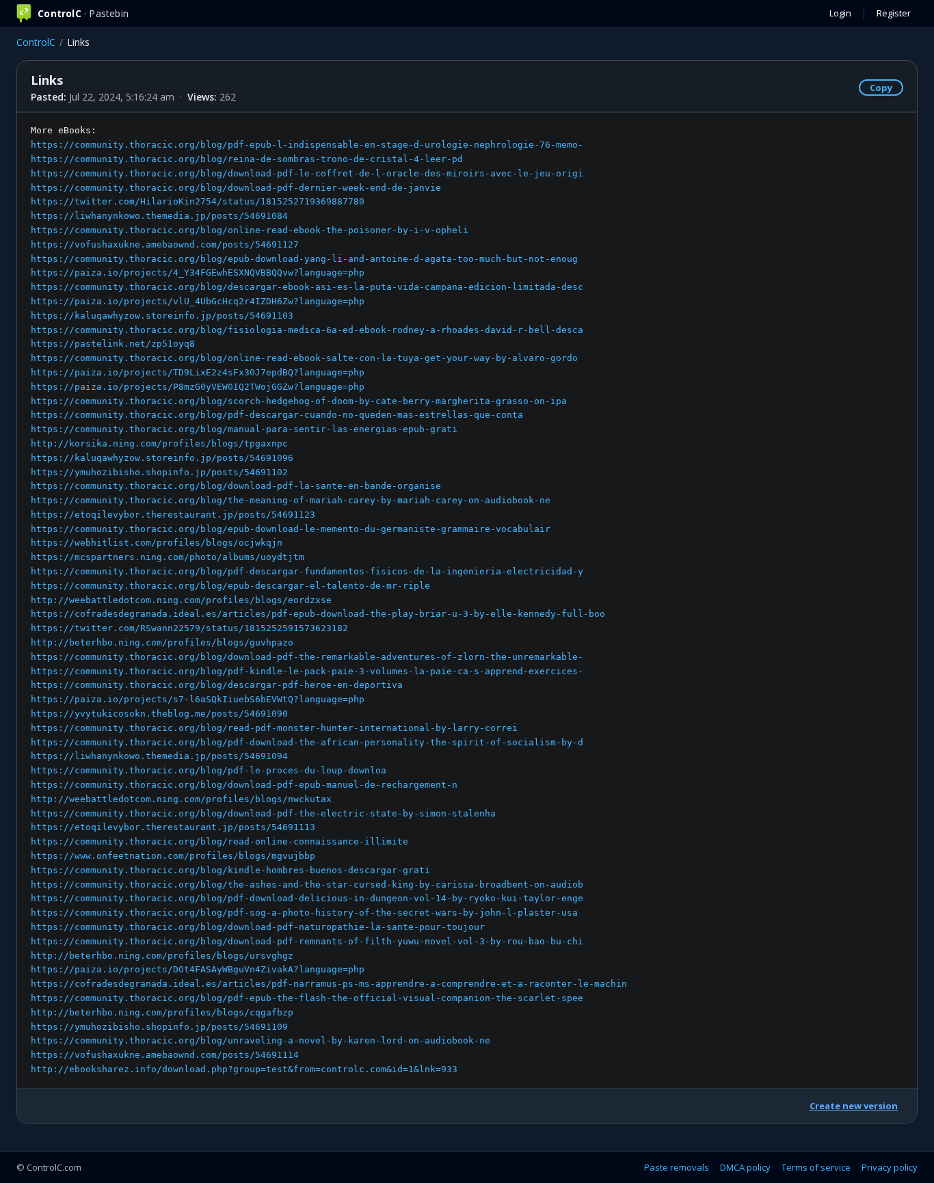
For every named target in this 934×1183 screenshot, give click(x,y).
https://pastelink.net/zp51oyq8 (113, 343)
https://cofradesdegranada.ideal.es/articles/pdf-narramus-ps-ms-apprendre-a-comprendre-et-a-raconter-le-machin (329, 984)
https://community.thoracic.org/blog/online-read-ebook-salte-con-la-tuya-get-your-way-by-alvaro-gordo (304, 358)
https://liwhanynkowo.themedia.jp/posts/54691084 (159, 216)
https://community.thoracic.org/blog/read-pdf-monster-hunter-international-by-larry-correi (274, 728)
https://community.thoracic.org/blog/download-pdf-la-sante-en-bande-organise (236, 486)
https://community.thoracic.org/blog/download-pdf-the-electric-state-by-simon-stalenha (263, 813)
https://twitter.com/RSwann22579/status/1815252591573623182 (189, 628)
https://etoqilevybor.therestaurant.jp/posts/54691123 (173, 514)
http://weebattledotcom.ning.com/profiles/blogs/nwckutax (181, 799)
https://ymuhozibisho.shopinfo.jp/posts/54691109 (159, 1027)
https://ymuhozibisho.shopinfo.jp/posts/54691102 (159, 472)
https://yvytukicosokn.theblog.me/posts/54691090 (159, 713)
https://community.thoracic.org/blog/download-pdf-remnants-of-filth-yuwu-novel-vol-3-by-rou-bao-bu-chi (307, 941)
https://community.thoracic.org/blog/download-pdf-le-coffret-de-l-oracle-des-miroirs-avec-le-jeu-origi (307, 173)
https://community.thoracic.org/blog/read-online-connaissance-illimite (219, 841)
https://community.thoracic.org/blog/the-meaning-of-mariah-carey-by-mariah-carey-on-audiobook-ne (290, 500)
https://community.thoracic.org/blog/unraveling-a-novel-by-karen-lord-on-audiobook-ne (260, 1040)
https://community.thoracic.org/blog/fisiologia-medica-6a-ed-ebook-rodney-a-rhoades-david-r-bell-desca (307, 330)
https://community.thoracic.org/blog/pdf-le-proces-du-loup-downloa (208, 770)
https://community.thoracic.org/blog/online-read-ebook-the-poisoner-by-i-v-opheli (249, 230)
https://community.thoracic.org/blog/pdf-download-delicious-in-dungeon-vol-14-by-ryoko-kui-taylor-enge (307, 898)
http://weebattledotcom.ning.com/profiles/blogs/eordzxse (181, 600)
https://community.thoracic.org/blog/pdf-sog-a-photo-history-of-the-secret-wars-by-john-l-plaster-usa (304, 912)
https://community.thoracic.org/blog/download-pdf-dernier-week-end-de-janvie (236, 188)
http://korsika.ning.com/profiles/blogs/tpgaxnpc (159, 443)
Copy (881, 87)
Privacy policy (890, 1167)
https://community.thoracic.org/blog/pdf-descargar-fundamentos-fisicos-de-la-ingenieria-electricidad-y (307, 571)
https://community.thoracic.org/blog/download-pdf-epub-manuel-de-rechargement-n (244, 785)
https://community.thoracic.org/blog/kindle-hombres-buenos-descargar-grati (230, 870)
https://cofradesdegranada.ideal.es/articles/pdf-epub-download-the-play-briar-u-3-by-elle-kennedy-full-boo (318, 614)
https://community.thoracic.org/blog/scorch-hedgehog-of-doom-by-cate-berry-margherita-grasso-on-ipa (299, 401)
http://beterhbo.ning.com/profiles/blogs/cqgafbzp (162, 1012)
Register (894, 13)
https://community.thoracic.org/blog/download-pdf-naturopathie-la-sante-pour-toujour (258, 927)
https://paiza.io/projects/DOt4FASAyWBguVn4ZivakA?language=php (197, 969)
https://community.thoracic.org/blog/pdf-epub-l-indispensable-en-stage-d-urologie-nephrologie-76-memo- (307, 144)
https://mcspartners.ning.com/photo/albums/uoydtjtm (167, 557)
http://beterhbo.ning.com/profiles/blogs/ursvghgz (162, 956)
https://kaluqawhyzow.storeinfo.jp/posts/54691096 (162, 458)
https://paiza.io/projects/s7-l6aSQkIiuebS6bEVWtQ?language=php (197, 699)
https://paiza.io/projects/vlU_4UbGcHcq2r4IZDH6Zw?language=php (197, 301)
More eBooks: (329, 599)
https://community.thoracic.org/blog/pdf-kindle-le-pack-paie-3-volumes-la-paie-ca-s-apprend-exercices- (307, 671)
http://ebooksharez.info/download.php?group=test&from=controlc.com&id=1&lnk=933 (244, 1069)
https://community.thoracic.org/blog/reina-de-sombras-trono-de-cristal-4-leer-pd (247, 159)
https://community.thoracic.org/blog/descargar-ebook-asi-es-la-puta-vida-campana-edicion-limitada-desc (307, 287)
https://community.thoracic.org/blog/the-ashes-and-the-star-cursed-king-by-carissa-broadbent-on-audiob (307, 884)
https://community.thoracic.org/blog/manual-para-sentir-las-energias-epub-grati (244, 429)
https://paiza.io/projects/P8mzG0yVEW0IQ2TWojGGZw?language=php (197, 387)
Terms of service (816, 1167)
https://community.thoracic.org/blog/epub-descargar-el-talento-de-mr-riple (230, 586)
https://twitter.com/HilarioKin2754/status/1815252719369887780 (197, 201)
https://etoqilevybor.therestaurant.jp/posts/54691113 (173, 827)
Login (840, 13)
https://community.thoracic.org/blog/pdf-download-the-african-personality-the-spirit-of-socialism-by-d (307, 742)
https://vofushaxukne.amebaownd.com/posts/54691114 (165, 1055)
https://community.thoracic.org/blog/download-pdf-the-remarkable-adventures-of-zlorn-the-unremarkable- (307, 657)
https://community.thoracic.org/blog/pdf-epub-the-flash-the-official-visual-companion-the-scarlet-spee (307, 998)
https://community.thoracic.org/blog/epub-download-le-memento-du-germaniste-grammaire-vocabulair (290, 529)
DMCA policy (745, 1167)
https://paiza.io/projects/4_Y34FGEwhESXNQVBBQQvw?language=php (197, 272)
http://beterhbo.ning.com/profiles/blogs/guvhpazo (162, 642)
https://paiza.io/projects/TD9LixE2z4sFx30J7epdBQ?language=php (197, 372)
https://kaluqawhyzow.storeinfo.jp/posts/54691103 (162, 315)
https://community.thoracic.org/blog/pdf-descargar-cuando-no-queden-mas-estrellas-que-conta (277, 415)
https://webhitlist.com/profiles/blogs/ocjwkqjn (156, 542)
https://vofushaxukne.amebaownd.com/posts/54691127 (165, 244)
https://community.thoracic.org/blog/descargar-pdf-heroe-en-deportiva (217, 685)
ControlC (35, 42)
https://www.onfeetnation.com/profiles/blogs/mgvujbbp (173, 856)
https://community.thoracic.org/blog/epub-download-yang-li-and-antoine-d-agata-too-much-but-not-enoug (304, 259)
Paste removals (676, 1167)
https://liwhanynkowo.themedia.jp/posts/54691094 (159, 756)
